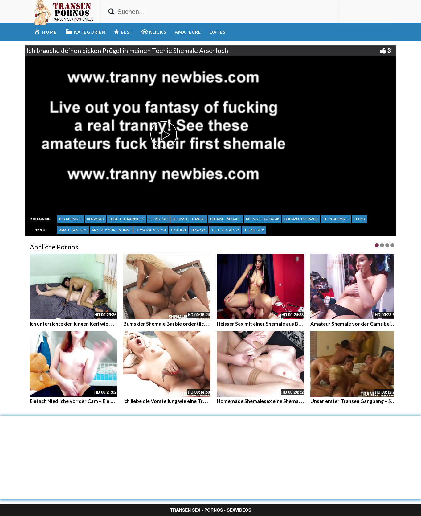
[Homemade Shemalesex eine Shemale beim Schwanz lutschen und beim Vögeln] (260, 364)
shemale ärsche (225, 218)
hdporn (198, 229)
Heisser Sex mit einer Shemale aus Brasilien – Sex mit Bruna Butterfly (295, 323)
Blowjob (95, 218)
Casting (178, 229)
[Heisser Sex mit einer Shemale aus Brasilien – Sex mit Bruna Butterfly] (260, 286)
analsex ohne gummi (111, 229)
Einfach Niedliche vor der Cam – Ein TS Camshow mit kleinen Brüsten (108, 401)
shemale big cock (262, 218)
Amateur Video (73, 229)
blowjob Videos (151, 229)
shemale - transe (189, 218)
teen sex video (225, 229)
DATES (217, 32)
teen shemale (336, 218)
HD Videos (158, 218)
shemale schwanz (301, 218)
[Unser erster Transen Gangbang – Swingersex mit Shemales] (354, 364)
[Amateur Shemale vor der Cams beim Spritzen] (354, 286)
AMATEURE (188, 32)
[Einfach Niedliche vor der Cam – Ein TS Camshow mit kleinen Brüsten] (73, 364)
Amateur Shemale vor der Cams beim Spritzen (362, 323)
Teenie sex (254, 229)
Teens (359, 218)
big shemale (70, 218)
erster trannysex (126, 218)
